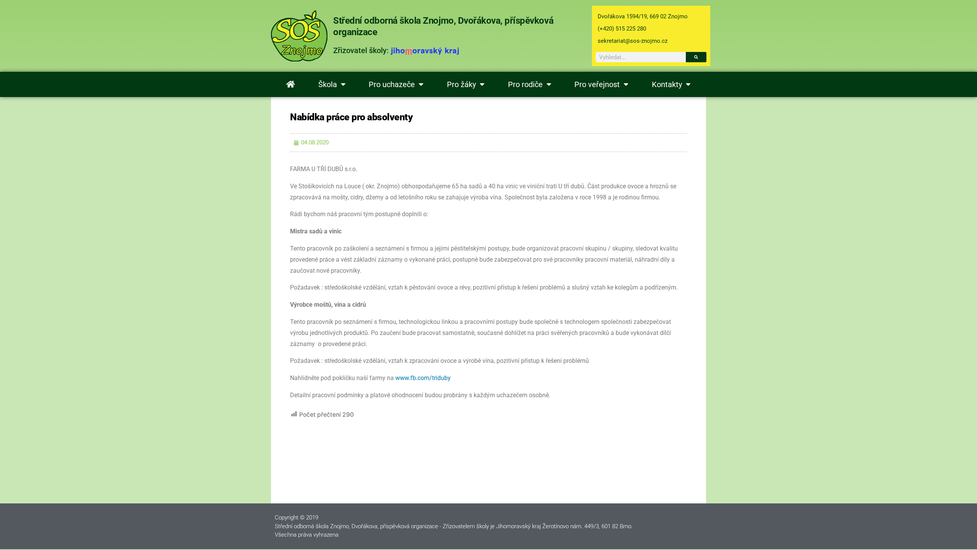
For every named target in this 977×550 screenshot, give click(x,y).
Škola (327, 84)
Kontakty (667, 84)
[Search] (696, 57)
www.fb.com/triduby (423, 378)
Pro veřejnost (597, 84)
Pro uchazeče (392, 84)
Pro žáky (461, 84)
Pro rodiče (525, 84)
